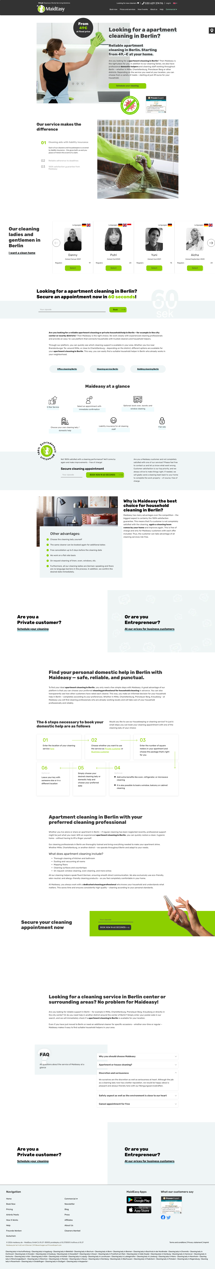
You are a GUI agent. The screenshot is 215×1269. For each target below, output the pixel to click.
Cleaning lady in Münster (58, 1259)
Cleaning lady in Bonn (103, 1251)
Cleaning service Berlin (107, 369)
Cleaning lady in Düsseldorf (67, 1254)
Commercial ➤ (171, 9)
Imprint (206, 1242)
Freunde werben (14, 1231)
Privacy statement (194, 1242)
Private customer (113, 748)
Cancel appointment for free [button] (114, 1104)
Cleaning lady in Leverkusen (99, 1256)
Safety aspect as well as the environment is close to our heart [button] (133, 1095)
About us (153, 9)
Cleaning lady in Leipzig (77, 1256)
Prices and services (127, 9)
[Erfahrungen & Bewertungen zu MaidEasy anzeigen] (156, 108)
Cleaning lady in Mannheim (187, 1256)
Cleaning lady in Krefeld (58, 1256)
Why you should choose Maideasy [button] (117, 1056)
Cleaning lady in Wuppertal (77, 1261)
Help (161, 9)
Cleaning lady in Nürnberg (98, 1259)
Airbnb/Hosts (12, 1214)
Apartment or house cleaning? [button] (115, 1064)
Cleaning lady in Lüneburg (147, 1256)
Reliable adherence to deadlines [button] (59, 160)
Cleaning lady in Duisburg (45, 1254)
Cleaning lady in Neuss (78, 1259)
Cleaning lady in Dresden (24, 1254)
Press (67, 1214)
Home (9, 1199)
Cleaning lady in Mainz (167, 1256)
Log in (168, 3)
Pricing (9, 1209)
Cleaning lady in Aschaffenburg (18, 1251)
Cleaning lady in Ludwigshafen (123, 1256)
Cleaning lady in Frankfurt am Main (111, 1254)
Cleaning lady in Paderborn (144, 1259)
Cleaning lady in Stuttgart (55, 1261)
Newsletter (70, 1204)
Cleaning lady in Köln (39, 1256)
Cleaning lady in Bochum (84, 1251)
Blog (67, 1209)
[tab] (65, 142)
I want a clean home (22, 252)
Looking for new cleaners (127, 3)
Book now (113, 9)
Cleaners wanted (72, 1231)
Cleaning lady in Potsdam (166, 1259)
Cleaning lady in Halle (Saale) (138, 1254)
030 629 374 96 (153, 3)
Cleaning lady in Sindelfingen (32, 1261)
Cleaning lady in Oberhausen (121, 1259)
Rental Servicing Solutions (61, 3)
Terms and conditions (177, 1242)
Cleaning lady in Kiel (22, 1256)
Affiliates (69, 1220)
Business (47, 3)
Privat (40, 3)
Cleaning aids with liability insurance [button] (64, 142)
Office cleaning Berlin (67, 369)
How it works (143, 9)
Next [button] (211, 243)
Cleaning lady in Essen (88, 1254)
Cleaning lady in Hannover (182, 1254)
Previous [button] (56, 243)
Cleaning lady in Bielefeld (63, 1251)
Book (115, 309)
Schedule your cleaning (127, 86)
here (52, 748)
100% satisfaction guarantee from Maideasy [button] (60, 167)
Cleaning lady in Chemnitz (178, 1251)
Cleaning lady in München (37, 1259)
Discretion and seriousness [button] (114, 1073)
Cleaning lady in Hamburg (161, 1254)
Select (73, 268)
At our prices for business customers (149, 629)
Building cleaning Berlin (148, 369)
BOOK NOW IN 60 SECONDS (102, 475)
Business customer (100, 752)
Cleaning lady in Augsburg (42, 1251)
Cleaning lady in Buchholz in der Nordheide (150, 1251)
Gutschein (11, 1236)
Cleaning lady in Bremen (122, 1251)
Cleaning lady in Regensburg (188, 1259)
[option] (73, 247)
